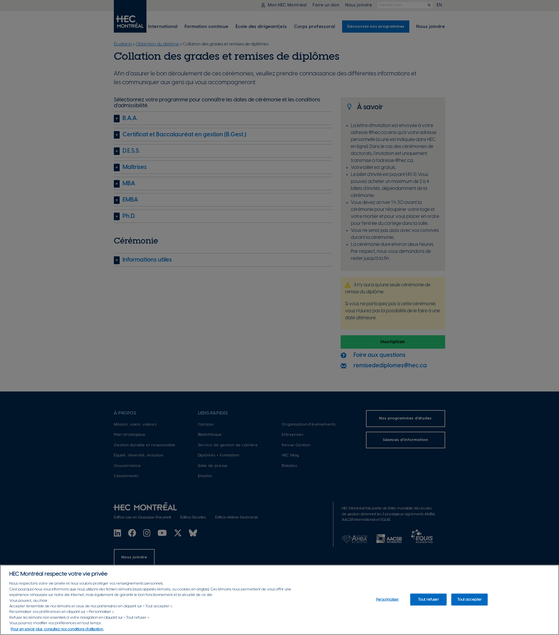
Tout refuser (428, 599)
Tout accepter (469, 599)
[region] (279, 600)
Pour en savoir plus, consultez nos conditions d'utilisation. (57, 629)
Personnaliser (387, 599)
